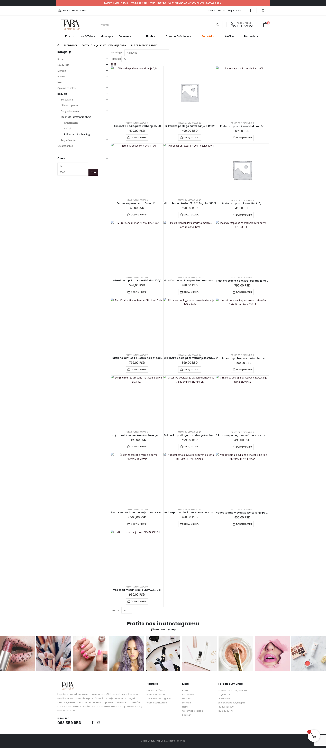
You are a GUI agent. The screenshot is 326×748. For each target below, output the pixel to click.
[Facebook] (250, 10)
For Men (186, 702)
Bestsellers (251, 36)
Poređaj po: (117, 52)
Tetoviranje (67, 99)
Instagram (98, 722)
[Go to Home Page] (58, 45)
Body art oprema (70, 111)
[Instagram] (262, 10)
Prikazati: (116, 58)
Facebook (92, 722)
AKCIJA (229, 36)
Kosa (68, 36)
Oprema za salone (177, 36)
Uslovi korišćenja (156, 690)
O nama (211, 10)
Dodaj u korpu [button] (139, 137)
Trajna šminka (68, 140)
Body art (207, 36)
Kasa (238, 10)
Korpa (231, 10)
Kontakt (221, 10)
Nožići (67, 128)
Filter (93, 172)
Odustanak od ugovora (159, 698)
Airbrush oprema (69, 105)
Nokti (149, 36)
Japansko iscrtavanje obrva (76, 117)
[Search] (217, 24)
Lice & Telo (86, 36)
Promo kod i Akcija (157, 702)
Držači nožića (71, 122)
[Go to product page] (137, 92)
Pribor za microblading (137, 123)
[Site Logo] (70, 25)
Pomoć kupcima (156, 694)
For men (124, 36)
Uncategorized (65, 145)
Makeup (106, 36)
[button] (112, 64)
